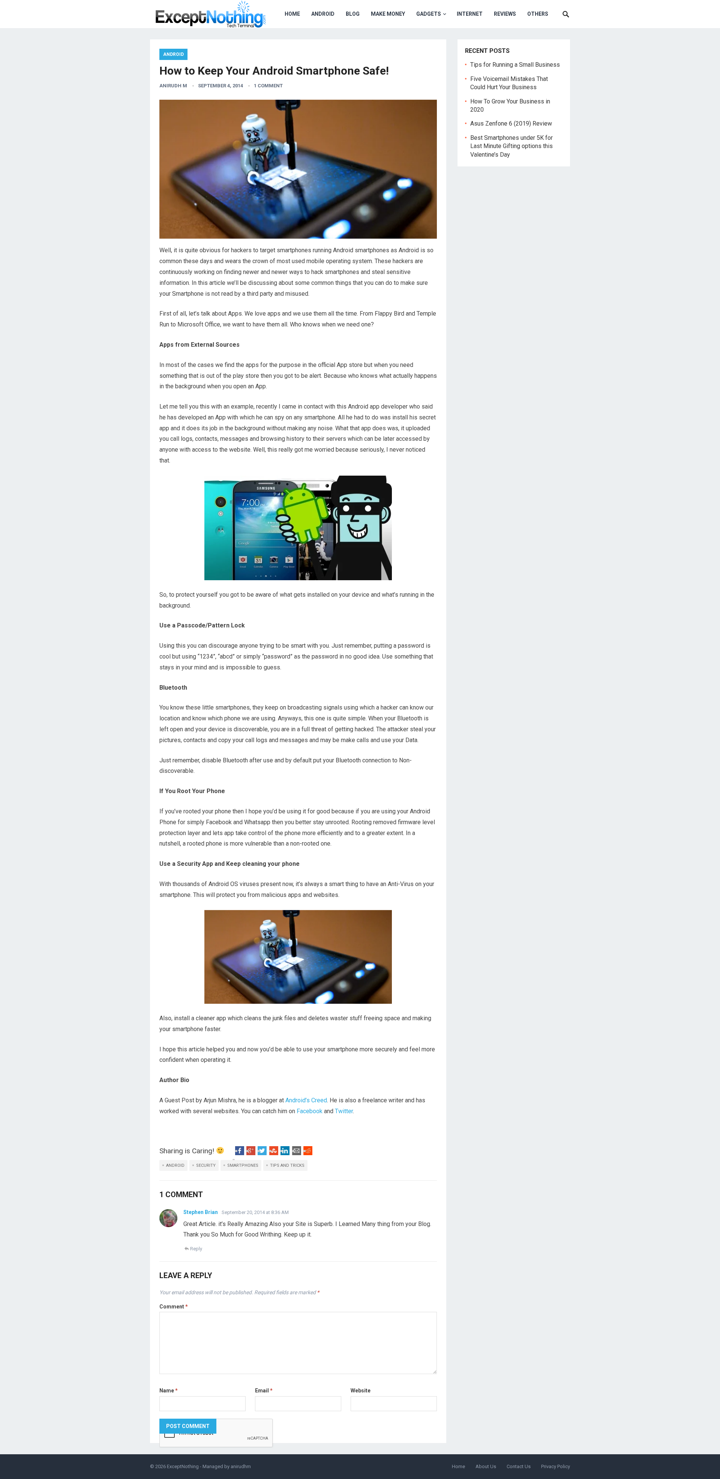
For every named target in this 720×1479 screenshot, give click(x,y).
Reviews (505, 14)
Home (292, 14)
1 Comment (268, 85)
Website (360, 1391)
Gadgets (428, 14)
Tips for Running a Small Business (515, 64)
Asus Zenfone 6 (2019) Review (511, 123)
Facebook (309, 1111)
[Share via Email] (296, 1153)
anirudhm (241, 1466)
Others (537, 14)
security (206, 1165)
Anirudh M (173, 85)
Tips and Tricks (287, 1165)
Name (168, 1391)
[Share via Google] (250, 1153)
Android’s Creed (306, 1100)
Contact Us (519, 1466)
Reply (196, 1248)
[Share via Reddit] (307, 1153)
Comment (173, 1307)
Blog (353, 14)
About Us (486, 1466)
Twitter (344, 1111)
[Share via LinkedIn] (285, 1153)
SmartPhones (242, 1165)
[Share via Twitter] (262, 1153)
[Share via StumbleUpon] (273, 1153)
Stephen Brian (200, 1212)
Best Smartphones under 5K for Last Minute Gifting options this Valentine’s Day (511, 146)
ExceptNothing (183, 1466)
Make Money (388, 14)
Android (322, 14)
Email (264, 1391)
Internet (470, 14)
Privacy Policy (555, 1466)
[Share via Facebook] (239, 1153)
